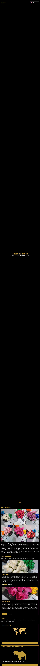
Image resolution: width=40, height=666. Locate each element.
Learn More (4, 584)
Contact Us (10, 584)
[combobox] (34, 2)
